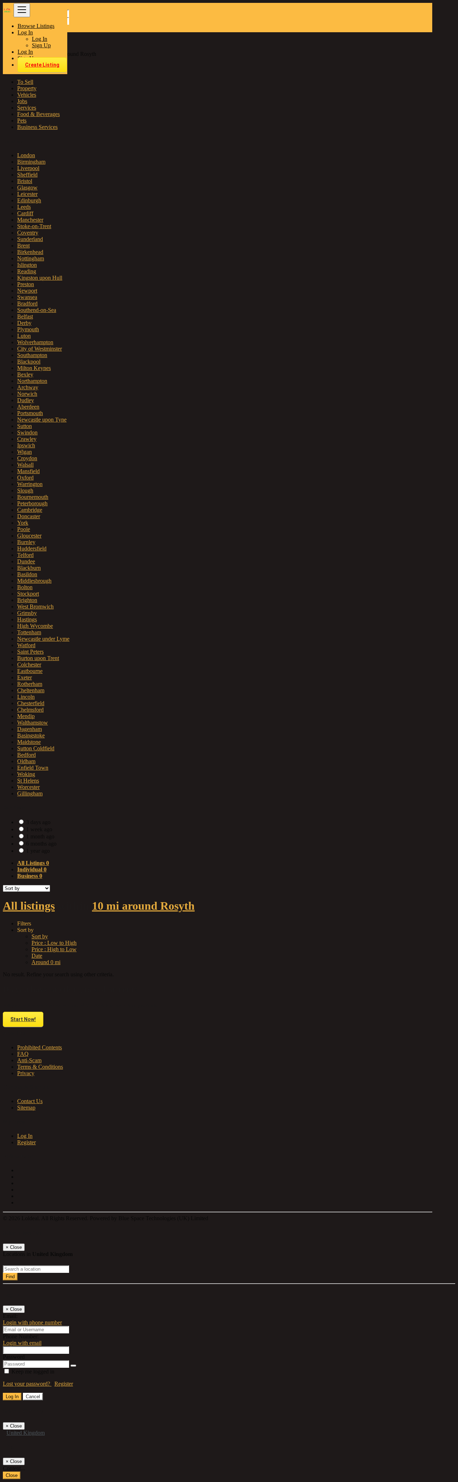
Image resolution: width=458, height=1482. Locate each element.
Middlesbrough (34, 581)
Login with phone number (32, 1322)
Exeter (24, 677)
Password (14, 1357)
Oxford (25, 478)
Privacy (25, 1073)
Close (12, 1475)
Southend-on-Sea (36, 310)
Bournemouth (32, 497)
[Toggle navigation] (22, 10)
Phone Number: (21, 1336)
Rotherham (29, 684)
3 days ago (38, 822)
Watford (26, 645)
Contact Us (30, 1101)
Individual (32, 869)
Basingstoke (31, 735)
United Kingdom (25, 1433)
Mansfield (28, 471)
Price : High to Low (54, 949)
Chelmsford (30, 710)
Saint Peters (30, 652)
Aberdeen (28, 407)
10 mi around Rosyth (143, 905)
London (26, 155)
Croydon (27, 458)
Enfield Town (32, 768)
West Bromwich (35, 606)
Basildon (27, 574)
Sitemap (26, 1108)
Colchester (29, 664)
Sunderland (30, 239)
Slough (25, 490)
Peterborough (32, 503)
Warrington (30, 484)
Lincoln (26, 697)
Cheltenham (30, 690)
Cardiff (25, 213)
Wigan (24, 452)
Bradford (27, 303)
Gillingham (30, 793)
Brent (23, 245)
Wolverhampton (35, 342)
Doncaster (28, 516)
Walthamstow (32, 723)
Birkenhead (30, 252)
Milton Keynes (34, 368)
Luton (24, 336)
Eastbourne (30, 671)
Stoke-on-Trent (34, 226)
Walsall (25, 465)
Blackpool (28, 362)
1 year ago (38, 851)
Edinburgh (29, 200)
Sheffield (27, 175)
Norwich (27, 394)
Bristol (24, 181)
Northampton (32, 381)
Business (29, 876)
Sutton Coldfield (35, 748)
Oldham (26, 761)
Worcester (28, 787)
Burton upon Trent (38, 658)
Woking (26, 774)
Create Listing (42, 65)
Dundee (26, 561)
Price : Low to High (54, 943)
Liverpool (28, 168)
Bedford (26, 755)
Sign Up (41, 45)
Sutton (24, 426)
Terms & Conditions (40, 1067)
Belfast (25, 316)
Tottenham (29, 632)
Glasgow (27, 187)
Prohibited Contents (39, 1047)
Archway (27, 387)
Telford (25, 555)
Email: (10, 1316)
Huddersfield (32, 548)
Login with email (22, 1343)
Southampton (32, 355)
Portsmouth (30, 413)
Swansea (27, 297)
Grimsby (27, 613)
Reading (26, 271)
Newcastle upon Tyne (42, 420)
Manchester (30, 220)
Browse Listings (36, 26)
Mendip (26, 716)
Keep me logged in (32, 1371)
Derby (24, 323)
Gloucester (29, 536)
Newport (27, 291)
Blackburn (29, 568)
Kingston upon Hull (39, 278)
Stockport (28, 594)
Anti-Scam (29, 1060)
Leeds (24, 207)
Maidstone (29, 742)
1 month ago (40, 836)
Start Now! (23, 1019)
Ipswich (26, 445)
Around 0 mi (45, 962)
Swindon (27, 432)
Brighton (27, 600)
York (22, 523)
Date (36, 956)
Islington (27, 265)
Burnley (26, 542)
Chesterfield (30, 703)
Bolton (25, 587)
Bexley (25, 374)
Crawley (26, 439)
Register (26, 1142)
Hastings (27, 619)
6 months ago (41, 844)
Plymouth (28, 329)
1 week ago (39, 829)
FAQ (23, 1054)
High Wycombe (35, 626)
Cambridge (29, 510)
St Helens (28, 781)
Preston (25, 284)
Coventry (27, 233)
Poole (23, 529)
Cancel (33, 1396)
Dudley (25, 400)
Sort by (39, 936)
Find (10, 1276)
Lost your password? (27, 1384)
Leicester (27, 194)
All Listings (33, 863)
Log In (39, 39)
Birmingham (31, 162)
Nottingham (30, 258)
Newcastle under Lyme (43, 639)
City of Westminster (39, 349)
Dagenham (29, 729)
